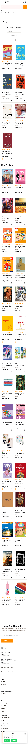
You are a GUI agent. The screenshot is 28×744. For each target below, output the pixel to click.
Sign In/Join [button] (3, 687)
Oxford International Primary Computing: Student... (7, 277)
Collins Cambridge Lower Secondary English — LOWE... (7, 336)
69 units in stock (19, 215)
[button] (1, 2)
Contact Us (3, 684)
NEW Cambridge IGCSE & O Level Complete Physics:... (7, 542)
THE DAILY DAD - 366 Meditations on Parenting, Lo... (7, 153)
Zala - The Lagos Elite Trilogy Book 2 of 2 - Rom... (7, 306)
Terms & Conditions (5, 705)
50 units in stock (6, 273)
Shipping (3, 708)
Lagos (7, 740)
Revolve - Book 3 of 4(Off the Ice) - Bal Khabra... (7, 365)
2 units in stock (6, 61)
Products (7, 12)
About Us (3, 681)
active (3, 66)
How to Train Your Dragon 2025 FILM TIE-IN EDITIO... (7, 571)
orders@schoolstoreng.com (7, 667)
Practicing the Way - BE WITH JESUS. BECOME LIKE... (20, 277)
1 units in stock (18, 61)
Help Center (3, 693)
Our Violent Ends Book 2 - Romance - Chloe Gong (20, 512)
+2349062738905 (5, 655)
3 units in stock (19, 120)
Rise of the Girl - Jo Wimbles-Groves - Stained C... (7, 65)
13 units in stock (6, 479)
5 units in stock (19, 362)
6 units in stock (19, 332)
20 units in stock (19, 244)
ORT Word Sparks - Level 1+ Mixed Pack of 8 (20, 365)
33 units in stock (19, 391)
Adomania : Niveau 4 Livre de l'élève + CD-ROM (20, 306)
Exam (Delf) (3, 725)
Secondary (3, 731)
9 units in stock (19, 509)
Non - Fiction (13, 12)
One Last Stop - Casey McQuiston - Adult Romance (20, 424)
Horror (2, 720)
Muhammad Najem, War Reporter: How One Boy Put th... (7, 189)
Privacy (2, 711)
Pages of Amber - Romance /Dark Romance (19, 189)
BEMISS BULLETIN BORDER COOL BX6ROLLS (20, 600)
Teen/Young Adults (5, 717)
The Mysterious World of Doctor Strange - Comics (6, 218)
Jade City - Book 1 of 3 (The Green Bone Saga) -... (20, 395)
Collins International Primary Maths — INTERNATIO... (20, 247)
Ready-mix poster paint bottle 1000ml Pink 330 (7, 600)
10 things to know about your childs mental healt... (6, 94)
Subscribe (7, 640)
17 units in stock (6, 120)
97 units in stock (19, 479)
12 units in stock (19, 273)
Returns (2, 696)
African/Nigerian (4, 728)
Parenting (20, 12)
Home (2, 12)
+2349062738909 (5, 663)
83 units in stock (19, 303)
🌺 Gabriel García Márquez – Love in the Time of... (7, 453)
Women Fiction (4, 723)
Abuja (14, 740)
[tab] (12, 40)
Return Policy (4, 703)
